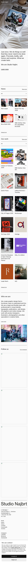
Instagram (4, 533)
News (2, 522)
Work (2, 520)
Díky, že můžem (20, 255)
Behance (3, 536)
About (2, 524)
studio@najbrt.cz (5, 513)
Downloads (4, 527)
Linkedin (3, 534)
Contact (3, 525)
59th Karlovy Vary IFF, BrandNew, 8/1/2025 (20, 124)
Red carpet (4, 108)
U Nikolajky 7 (4, 510)
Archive (3, 528)
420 (16, 281)
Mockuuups (18, 213)
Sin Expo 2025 (5, 234)
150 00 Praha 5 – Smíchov (8, 511)
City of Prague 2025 (7, 213)
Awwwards (4, 537)
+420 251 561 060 (6, 514)
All (1, 93)
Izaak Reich (4, 281)
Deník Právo (5, 190)
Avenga (17, 234)
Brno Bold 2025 (5, 124)
